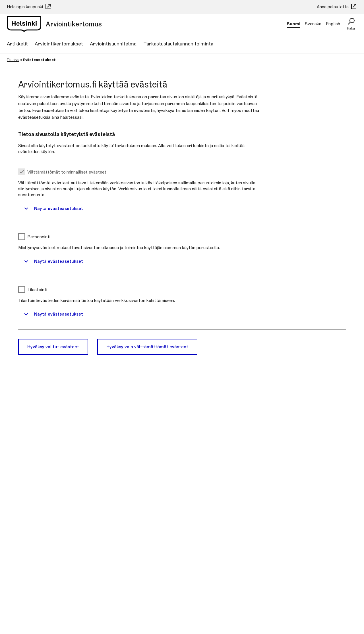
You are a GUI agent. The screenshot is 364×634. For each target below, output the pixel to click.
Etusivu (13, 59)
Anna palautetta (333, 7)
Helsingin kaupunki (25, 7)
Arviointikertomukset (59, 43)
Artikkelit (17, 43)
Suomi (293, 24)
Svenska (313, 24)
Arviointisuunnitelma (113, 43)
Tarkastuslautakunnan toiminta (178, 43)
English (333, 24)
